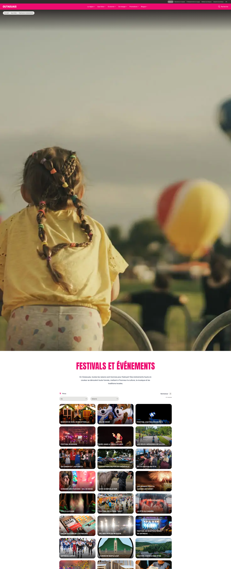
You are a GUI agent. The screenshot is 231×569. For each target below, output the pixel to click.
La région (90, 6)
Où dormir (111, 6)
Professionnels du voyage (193, 1)
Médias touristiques (207, 1)
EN (226, 1)
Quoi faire (100, 6)
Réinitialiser (164, 394)
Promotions (133, 6)
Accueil (6, 13)
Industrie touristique (218, 1)
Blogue (143, 6)
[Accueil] (9, 7)
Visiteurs (170, 1)
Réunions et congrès (180, 1)
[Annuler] (170, 393)
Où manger (122, 6)
